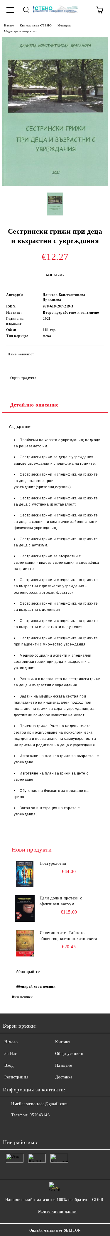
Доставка (63, 1077)
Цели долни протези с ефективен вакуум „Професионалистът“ (61, 901)
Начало (9, 25)
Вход (8, 1065)
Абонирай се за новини (36, 986)
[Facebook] (10, 1127)
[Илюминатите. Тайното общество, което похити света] (25, 943)
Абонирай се (28, 971)
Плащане (63, 1065)
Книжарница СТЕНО (36, 25)
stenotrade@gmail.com (46, 1104)
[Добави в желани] (95, 355)
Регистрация (16, 1077)
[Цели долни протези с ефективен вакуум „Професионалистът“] (25, 908)
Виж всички (22, 997)
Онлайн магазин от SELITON (55, 1230)
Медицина (64, 25)
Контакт (62, 1042)
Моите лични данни (57, 1211)
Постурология (53, 863)
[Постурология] (25, 874)
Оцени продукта (23, 378)
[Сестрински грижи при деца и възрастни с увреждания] (55, 185)
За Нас (10, 1053)
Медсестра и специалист (20, 31)
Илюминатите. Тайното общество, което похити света (68, 936)
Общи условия (69, 1053)
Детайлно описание (34, 405)
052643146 (40, 1115)
